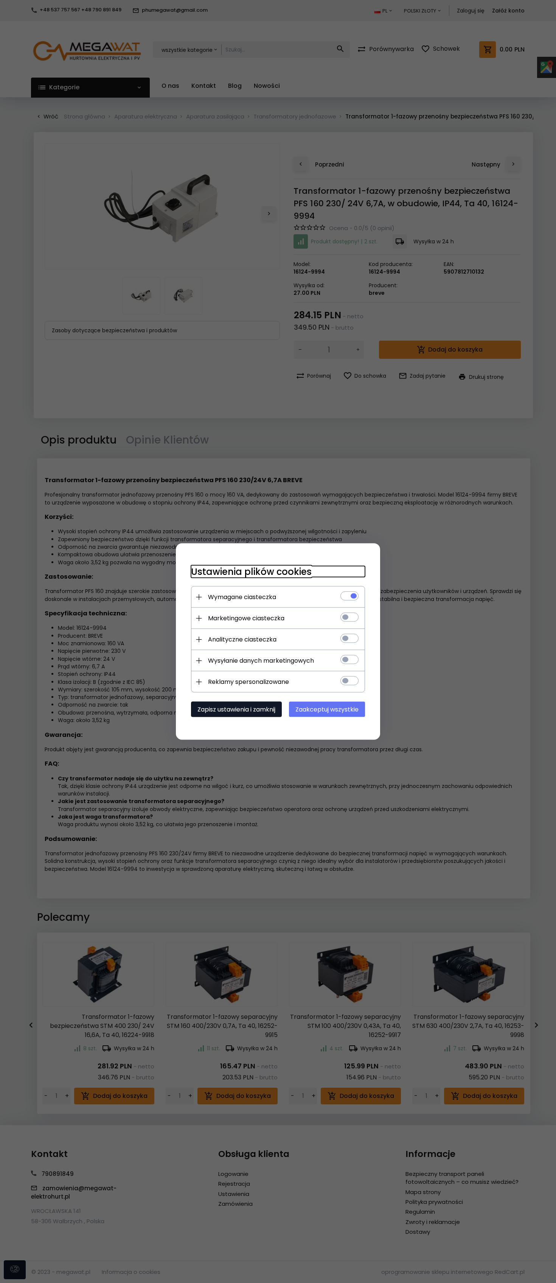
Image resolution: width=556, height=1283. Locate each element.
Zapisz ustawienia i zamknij (236, 709)
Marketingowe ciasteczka (246, 618)
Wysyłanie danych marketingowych (261, 660)
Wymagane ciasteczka (242, 597)
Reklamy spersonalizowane (248, 681)
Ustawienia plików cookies (251, 571)
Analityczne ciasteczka (242, 639)
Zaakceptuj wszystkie (327, 709)
